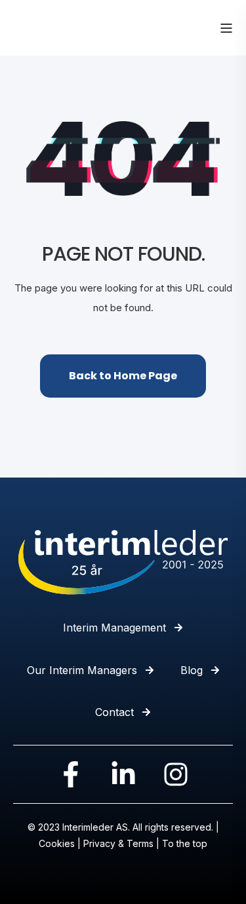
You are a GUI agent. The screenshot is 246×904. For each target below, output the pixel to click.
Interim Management (114, 627)
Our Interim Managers (82, 670)
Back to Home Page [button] (123, 375)
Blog (191, 670)
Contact (114, 712)
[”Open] (226, 28)
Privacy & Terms (118, 843)
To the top (184, 843)
